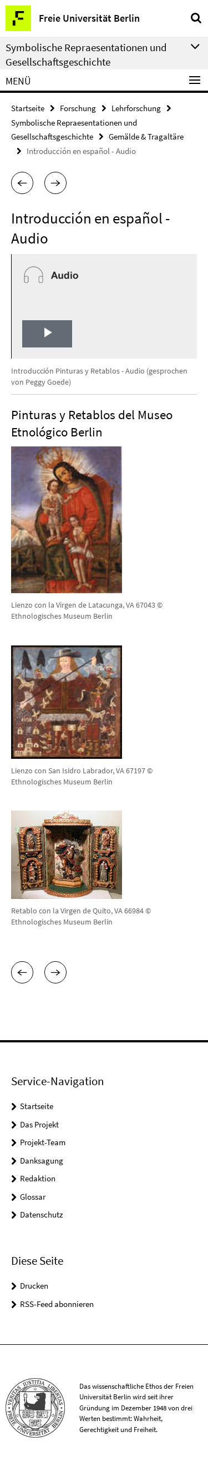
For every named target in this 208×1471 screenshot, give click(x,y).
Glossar (32, 1196)
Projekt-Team (42, 1142)
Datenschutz (41, 1214)
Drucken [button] (34, 1285)
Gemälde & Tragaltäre (146, 136)
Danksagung (41, 1160)
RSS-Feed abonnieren (57, 1304)
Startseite (27, 108)
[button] (22, 183)
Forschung (78, 108)
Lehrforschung (136, 108)
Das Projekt (39, 1124)
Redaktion (37, 1178)
